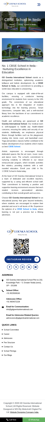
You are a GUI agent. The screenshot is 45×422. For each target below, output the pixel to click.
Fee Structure (9, 342)
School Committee (11, 330)
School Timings (10, 351)
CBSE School (14, 146)
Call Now (12, 420)
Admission (8, 338)
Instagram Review (19, 259)
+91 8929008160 (13, 293)
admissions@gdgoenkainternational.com (22, 318)
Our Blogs (8, 355)
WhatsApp (34, 420)
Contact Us (8, 347)
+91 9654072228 (13, 302)
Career (6, 334)
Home (11, 24)
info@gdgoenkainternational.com (19, 309)
